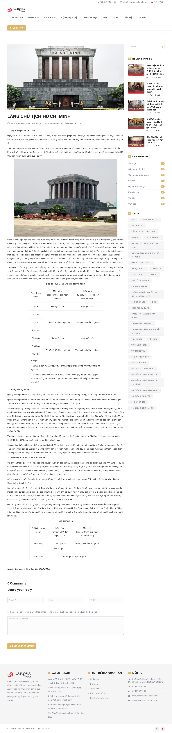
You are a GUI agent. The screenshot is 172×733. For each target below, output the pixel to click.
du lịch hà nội (153, 238)
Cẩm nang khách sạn (146, 175)
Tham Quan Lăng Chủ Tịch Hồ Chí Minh (145, 331)
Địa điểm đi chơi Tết (140, 396)
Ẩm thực (146, 163)
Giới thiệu (94, 679)
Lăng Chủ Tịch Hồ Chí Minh (144, 275)
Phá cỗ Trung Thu (140, 281)
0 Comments (53, 123)
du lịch (134, 238)
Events (145, 181)
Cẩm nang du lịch (72, 123)
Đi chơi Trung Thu (140, 357)
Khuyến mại (90, 17)
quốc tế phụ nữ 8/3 (140, 308)
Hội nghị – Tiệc (69, 17)
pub (154, 302)
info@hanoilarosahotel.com (135, 2)
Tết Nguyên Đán (139, 345)
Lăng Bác (156, 269)
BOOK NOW (18, 28)
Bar (133, 220)
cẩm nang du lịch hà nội (143, 232)
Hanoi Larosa (17, 123)
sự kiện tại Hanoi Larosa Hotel (143, 316)
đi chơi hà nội (138, 402)
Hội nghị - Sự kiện (145, 186)
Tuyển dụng (95, 688)
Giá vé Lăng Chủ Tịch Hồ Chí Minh (144, 245)
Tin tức (141, 17)
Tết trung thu (138, 351)
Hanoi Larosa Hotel (141, 263)
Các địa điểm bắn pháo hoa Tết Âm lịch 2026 (154, 140)
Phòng (32, 17)
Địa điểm (94, 684)
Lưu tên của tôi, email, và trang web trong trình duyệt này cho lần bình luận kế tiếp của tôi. (55, 612)
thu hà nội (136, 339)
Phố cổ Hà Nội (138, 302)
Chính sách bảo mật (99, 698)
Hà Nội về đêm (137, 269)
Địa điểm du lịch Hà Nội (142, 369)
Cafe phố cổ (137, 226)
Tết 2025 (153, 339)
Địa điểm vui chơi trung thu (144, 375)
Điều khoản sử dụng (99, 693)
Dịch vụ (49, 17)
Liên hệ (128, 17)
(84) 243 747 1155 (108, 2)
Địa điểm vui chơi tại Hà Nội (144, 390)
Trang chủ (16, 17)
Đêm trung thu (138, 363)
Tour (115, 17)
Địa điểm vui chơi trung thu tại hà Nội (144, 382)
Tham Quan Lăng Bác (141, 324)
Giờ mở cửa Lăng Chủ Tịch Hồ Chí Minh (145, 255)
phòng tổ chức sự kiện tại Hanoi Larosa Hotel (144, 294)
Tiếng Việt (158, 2)
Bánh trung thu (150, 220)
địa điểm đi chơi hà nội (142, 408)
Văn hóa (146, 204)
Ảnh (104, 17)
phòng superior (139, 286)
